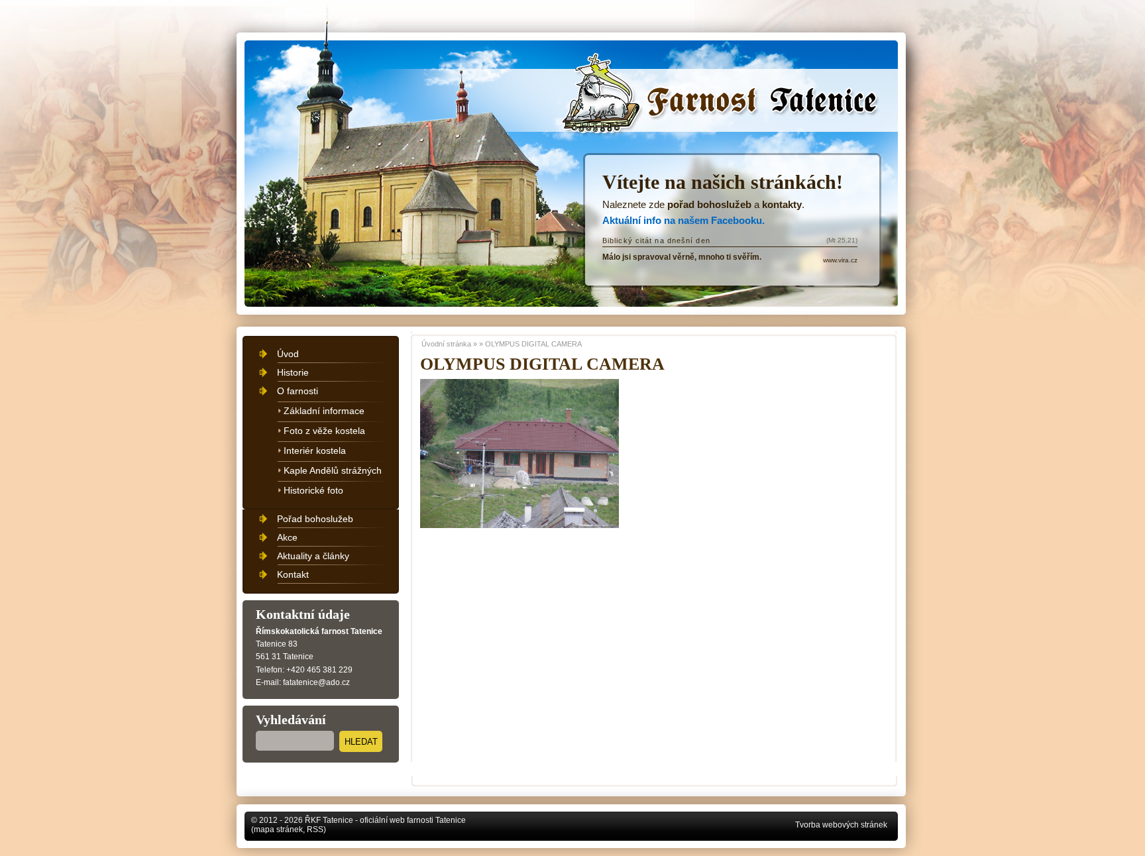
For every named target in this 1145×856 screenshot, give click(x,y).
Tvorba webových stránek (841, 824)
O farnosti (297, 391)
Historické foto (313, 490)
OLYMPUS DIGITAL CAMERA (533, 344)
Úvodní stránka (623, 74)
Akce (287, 537)
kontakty (782, 204)
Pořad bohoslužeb (315, 518)
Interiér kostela (315, 450)
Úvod (288, 353)
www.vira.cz (840, 260)
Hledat (361, 742)
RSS (315, 829)
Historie (293, 372)
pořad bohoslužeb (709, 204)
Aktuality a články (313, 556)
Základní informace (324, 410)
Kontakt (293, 574)
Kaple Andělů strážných (333, 470)
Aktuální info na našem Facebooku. (683, 220)
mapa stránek (278, 829)
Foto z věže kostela (324, 430)
